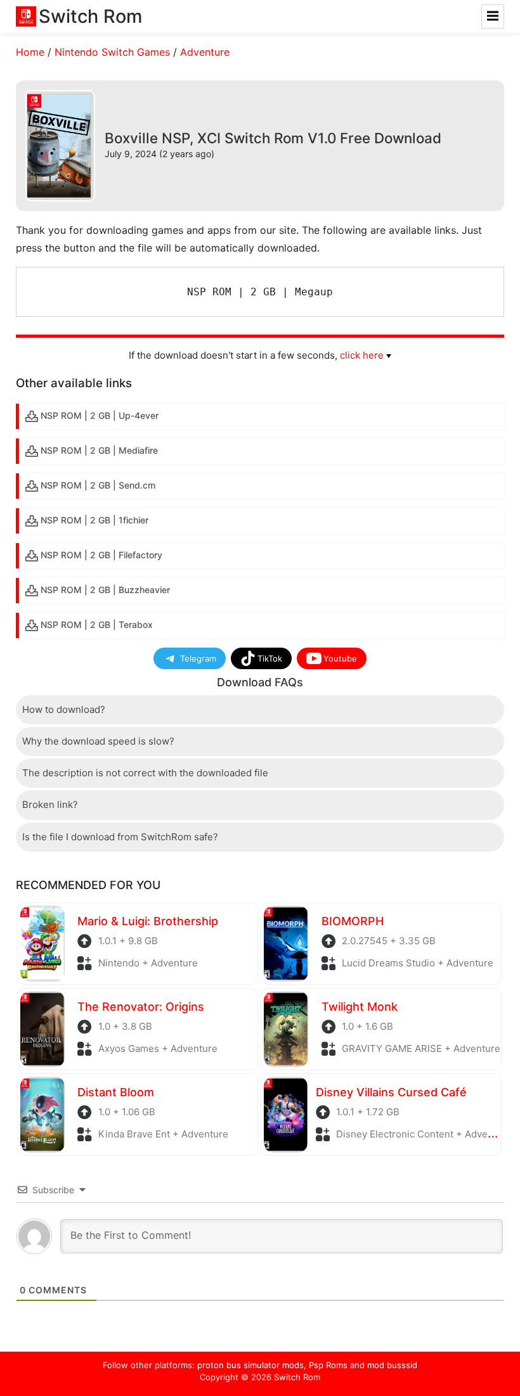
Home (30, 52)
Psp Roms (328, 1365)
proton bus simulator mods (250, 1365)
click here (362, 355)
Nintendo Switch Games (112, 52)
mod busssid (392, 1365)
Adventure (205, 52)
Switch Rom (297, 1377)
